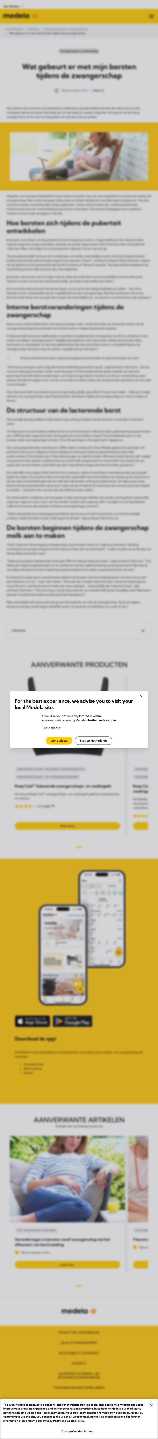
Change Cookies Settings (78, 1431)
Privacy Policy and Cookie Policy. (64, 1420)
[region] (79, 1419)
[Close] (151, 1405)
